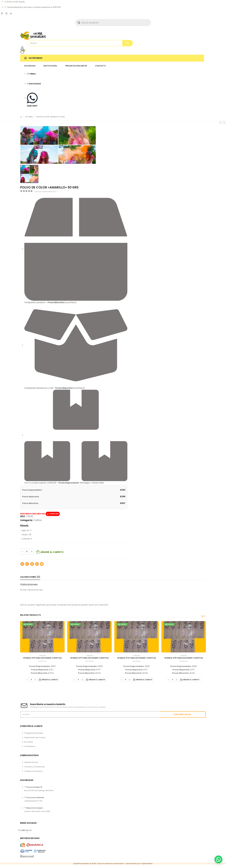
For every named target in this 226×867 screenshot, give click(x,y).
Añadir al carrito (52, 552)
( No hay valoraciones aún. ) (46, 191)
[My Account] (22, 48)
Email (42, 564)
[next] (224, 122)
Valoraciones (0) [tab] (30, 576)
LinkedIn (32, 564)
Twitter (27, 564)
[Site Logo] (33, 35)
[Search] (127, 43)
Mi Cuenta (28, 742)
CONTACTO (100, 65)
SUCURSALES (30, 65)
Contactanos (29, 746)
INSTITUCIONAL (50, 65)
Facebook (22, 564)
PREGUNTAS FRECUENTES (76, 65)
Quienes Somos (31, 762)
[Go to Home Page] (21, 117)
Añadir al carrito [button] (50, 680)
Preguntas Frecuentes (33, 733)
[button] (202, 616)
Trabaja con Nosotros (33, 771)
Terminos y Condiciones (34, 766)
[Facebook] (2, 13)
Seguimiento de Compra (35, 737)
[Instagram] (6, 13)
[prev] (220, 122)
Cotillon (37, 520)
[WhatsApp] (11, 13)
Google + (37, 564)
